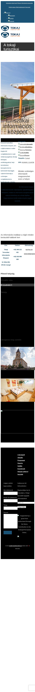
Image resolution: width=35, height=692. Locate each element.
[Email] (21, 552)
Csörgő (27, 158)
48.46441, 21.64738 (28, 162)
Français (12, 21)
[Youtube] (17, 552)
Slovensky (12, 15)
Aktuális (20, 457)
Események (21, 469)
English (12, 18)
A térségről (21, 455)
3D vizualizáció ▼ (6, 285)
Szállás (20, 466)
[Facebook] (14, 552)
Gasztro (20, 463)
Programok (21, 460)
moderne (15, 545)
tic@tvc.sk (29, 249)
